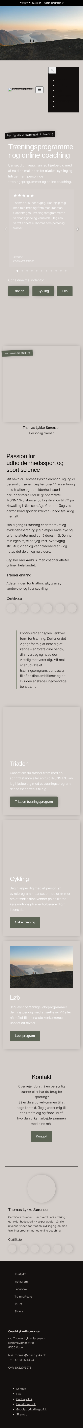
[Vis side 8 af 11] (51, 271)
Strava (19, 1311)
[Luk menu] (52, 70)
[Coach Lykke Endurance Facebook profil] (48, 440)
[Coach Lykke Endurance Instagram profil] (41, 440)
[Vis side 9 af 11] (56, 271)
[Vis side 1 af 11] (17, 271)
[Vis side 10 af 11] (61, 271)
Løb (64, 291)
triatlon (50, 171)
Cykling (43, 291)
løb (10, 176)
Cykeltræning (25, 922)
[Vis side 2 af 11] (22, 271)
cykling (62, 171)
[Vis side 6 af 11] (41, 271)
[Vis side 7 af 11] (46, 271)
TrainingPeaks (23, 1296)
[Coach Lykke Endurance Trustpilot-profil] (35, 440)
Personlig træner (41, 433)
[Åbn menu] (39, 89)
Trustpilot (20, 1274)
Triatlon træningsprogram (34, 802)
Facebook (21, 1289)
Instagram (21, 1281)
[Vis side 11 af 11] (65, 271)
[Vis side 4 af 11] (32, 271)
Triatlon (18, 291)
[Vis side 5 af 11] (36, 271)
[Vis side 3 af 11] (27, 271)
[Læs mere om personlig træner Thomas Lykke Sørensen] (18, 338)
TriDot (18, 1304)
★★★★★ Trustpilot (30, 2)
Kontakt (41, 1136)
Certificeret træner (53, 2)
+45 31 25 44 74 (23, 1360)
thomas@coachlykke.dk (30, 1355)
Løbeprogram (25, 1036)
